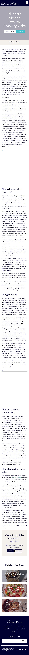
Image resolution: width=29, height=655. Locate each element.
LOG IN (10, 551)
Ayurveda (16, 629)
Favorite (20, 31)
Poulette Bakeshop (17, 477)
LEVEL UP (18, 551)
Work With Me (7, 629)
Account (6, 626)
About (23, 629)
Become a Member (19, 626)
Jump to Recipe (10, 31)
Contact (14, 631)
